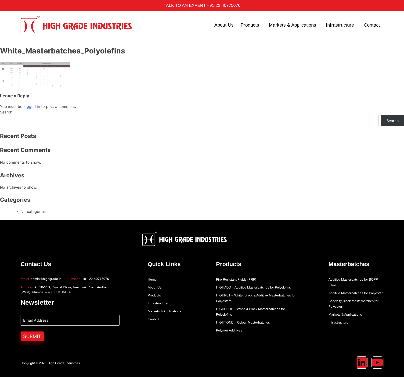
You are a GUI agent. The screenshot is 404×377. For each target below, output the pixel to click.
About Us (224, 25)
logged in (31, 106)
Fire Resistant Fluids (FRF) (236, 279)
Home (152, 279)
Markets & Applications (292, 25)
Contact (372, 25)
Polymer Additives (229, 330)
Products (250, 25)
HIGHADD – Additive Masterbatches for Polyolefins (253, 287)
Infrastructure (340, 25)
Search (6, 112)
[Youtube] (377, 362)
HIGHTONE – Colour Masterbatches (243, 322)
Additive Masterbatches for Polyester (355, 293)
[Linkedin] (362, 362)
